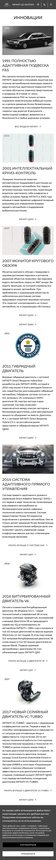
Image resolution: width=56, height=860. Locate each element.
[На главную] (7, 4)
